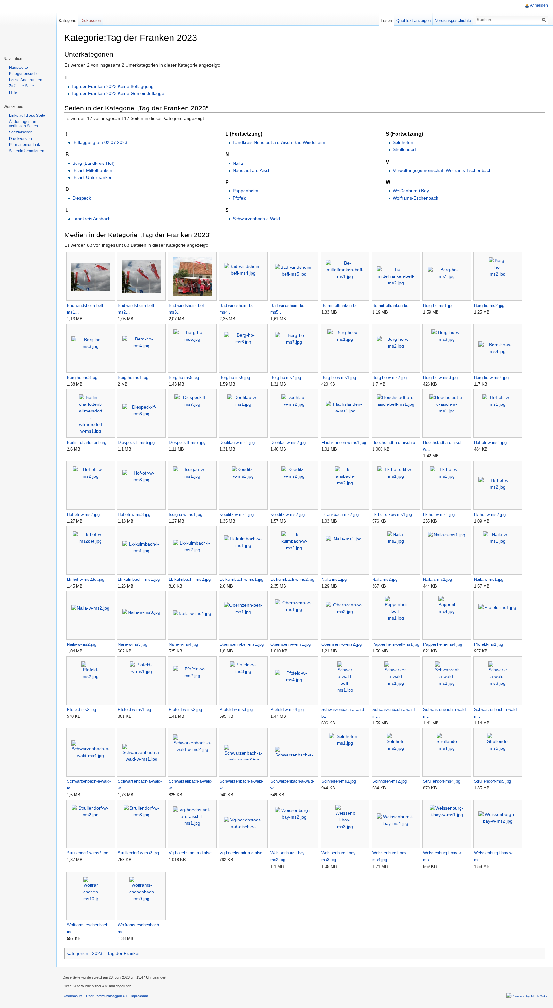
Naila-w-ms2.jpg (81, 644)
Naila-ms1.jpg (334, 579)
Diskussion (90, 20)
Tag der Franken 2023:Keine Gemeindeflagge (117, 93)
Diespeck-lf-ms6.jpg (136, 442)
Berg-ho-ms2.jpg (489, 305)
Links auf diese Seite (27, 115)
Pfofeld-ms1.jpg (488, 644)
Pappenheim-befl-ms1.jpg (395, 644)
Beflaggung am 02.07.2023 (99, 142)
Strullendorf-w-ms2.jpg (87, 853)
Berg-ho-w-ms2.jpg (389, 377)
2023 (97, 953)
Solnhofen (403, 142)
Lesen (386, 20)
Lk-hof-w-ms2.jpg (490, 514)
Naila (238, 163)
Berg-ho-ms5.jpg (184, 377)
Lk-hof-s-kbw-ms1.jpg (392, 514)
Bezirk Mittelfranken (92, 170)
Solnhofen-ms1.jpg (338, 781)
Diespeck (81, 198)
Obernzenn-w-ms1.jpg (290, 644)
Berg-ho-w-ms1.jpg (338, 377)
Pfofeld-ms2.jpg (81, 709)
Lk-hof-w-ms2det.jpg (85, 579)
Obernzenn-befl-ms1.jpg (242, 644)
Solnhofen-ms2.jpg (389, 781)
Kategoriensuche (24, 73)
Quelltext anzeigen (413, 20)
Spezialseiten (21, 132)
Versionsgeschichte (453, 20)
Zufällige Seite (21, 86)
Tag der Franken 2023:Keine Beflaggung (112, 86)
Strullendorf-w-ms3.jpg (138, 853)
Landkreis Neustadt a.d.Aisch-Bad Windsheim (279, 142)
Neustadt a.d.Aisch (252, 170)
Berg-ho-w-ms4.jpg (491, 377)
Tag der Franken (124, 953)
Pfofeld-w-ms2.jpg (185, 709)
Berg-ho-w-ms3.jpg (440, 377)
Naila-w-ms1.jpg (488, 579)
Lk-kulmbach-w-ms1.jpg (241, 579)
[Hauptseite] (28, 25)
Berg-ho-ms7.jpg (285, 377)
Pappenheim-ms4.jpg (442, 644)
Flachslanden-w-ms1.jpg (343, 442)
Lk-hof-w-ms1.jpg (439, 514)
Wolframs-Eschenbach (415, 198)
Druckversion (20, 138)
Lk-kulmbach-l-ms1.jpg (139, 579)
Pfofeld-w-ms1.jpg (134, 709)
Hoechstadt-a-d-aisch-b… (395, 442)
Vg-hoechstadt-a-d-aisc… (192, 853)
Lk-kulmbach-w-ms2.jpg (292, 579)
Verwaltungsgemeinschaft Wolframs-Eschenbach (442, 170)
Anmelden (539, 5)
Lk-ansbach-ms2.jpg (340, 514)
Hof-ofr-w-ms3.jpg (134, 514)
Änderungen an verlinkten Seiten (23, 123)
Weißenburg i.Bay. (411, 190)
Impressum (139, 996)
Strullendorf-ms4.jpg (441, 781)
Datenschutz (73, 996)
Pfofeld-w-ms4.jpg (287, 709)
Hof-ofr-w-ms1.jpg (490, 442)
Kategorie (67, 20)
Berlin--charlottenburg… (88, 442)
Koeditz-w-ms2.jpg (287, 514)
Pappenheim (245, 190)
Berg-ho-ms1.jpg (438, 305)
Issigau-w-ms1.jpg (185, 514)
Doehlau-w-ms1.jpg (237, 442)
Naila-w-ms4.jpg (183, 644)
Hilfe (13, 92)
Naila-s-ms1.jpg (437, 579)
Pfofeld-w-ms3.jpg (236, 709)
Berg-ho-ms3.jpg (82, 377)
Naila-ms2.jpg (384, 579)
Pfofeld (240, 198)
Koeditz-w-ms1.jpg (237, 514)
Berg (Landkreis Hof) (93, 163)
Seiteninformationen (26, 151)
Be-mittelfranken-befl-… (343, 305)
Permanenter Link (24, 144)
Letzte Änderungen (25, 80)
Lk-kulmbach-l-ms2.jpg (190, 579)
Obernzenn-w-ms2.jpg (341, 644)
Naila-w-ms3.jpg (132, 644)
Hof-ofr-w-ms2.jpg (83, 514)
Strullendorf (404, 149)
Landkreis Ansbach (91, 218)
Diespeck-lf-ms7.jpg (187, 442)
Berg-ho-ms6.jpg (235, 377)
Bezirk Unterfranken (92, 177)
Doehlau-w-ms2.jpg (288, 442)
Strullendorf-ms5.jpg (492, 781)
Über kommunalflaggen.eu (106, 996)
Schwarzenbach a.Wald (256, 218)
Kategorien (77, 953)
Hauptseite (18, 67)
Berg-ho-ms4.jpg (133, 377)
